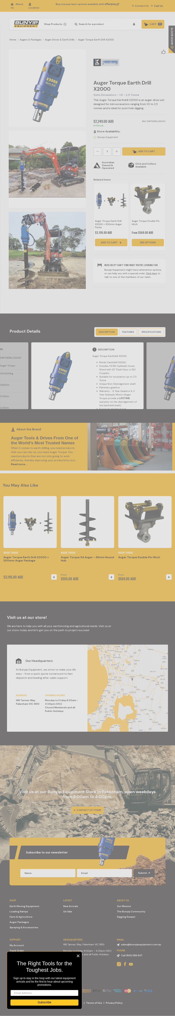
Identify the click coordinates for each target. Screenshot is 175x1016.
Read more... (19, 464)
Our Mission (124, 906)
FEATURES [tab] (128, 331)
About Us (17, 6)
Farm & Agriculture (21, 916)
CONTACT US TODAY (88, 810)
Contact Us (141, 5)
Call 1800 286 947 (131, 955)
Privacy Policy (114, 1002)
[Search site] (75, 24)
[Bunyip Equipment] (26, 23)
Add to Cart (109, 242)
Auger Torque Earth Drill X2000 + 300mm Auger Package (26, 558)
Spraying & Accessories (24, 927)
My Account (17, 945)
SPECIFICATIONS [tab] (151, 331)
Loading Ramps (19, 911)
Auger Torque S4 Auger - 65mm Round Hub (87, 558)
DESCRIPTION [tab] (107, 331)
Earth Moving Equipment (24, 906)
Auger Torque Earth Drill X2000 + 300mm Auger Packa (108, 224)
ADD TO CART (146, 151)
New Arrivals (70, 906)
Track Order (17, 950)
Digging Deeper (126, 916)
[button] (163, 51)
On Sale (67, 911)
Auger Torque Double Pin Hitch (139, 557)
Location (34, 7)
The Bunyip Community (131, 911)
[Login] (134, 24)
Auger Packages (19, 922)
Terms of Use (94, 1002)
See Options (148, 242)
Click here (151, 273)
